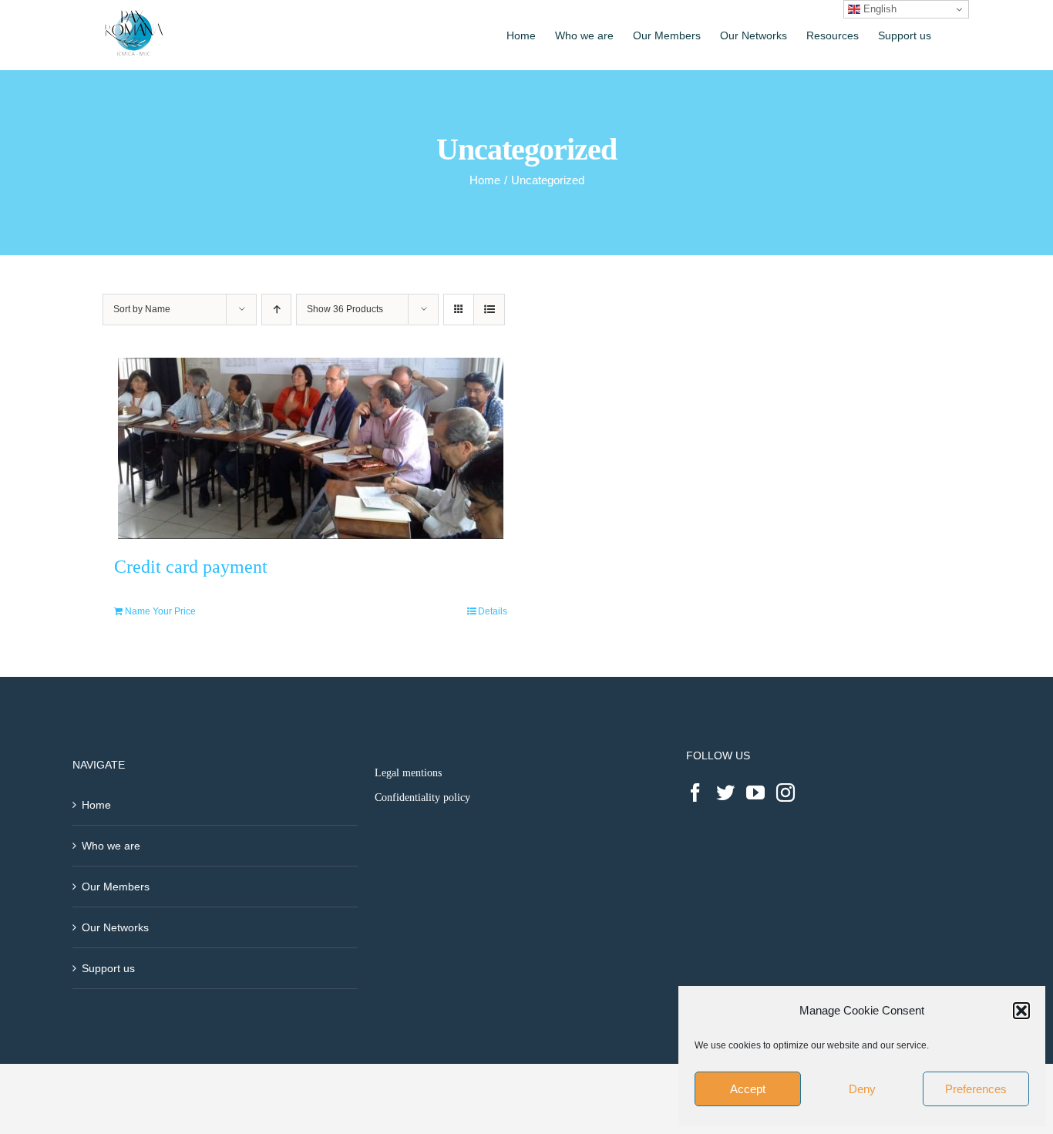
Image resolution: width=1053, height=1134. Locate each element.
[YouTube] (755, 792)
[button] (1021, 1010)
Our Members (116, 886)
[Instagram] (785, 792)
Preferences (976, 1088)
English (878, 9)
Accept (747, 1088)
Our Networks (115, 927)
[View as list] (489, 309)
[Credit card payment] (311, 448)
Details (492, 611)
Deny (862, 1088)
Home (96, 805)
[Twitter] (725, 792)
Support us (108, 968)
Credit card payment (190, 567)
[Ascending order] (276, 309)
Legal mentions (408, 773)
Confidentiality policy (422, 797)
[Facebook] (695, 792)
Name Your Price (160, 611)
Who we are (111, 846)
